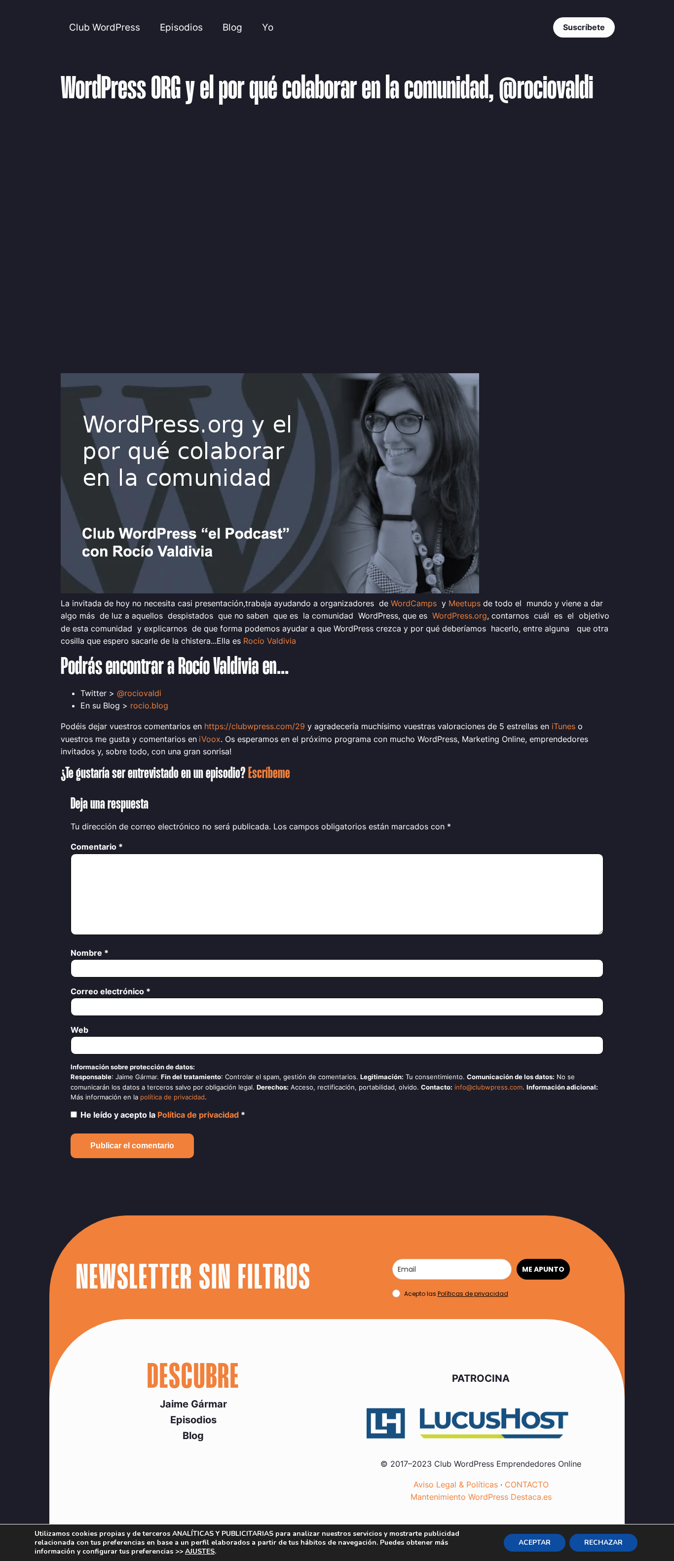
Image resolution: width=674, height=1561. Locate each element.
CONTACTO (527, 1484)
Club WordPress (104, 27)
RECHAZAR (603, 1542)
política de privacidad (172, 1097)
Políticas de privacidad (473, 1293)
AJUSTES (200, 1551)
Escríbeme (269, 773)
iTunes (563, 726)
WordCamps (415, 603)
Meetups (465, 603)
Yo (267, 27)
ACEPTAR (535, 1542)
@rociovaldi (139, 693)
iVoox (210, 739)
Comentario (97, 847)
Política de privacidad (199, 1115)
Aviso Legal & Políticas (455, 1484)
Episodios (181, 27)
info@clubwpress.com (488, 1087)
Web (79, 1030)
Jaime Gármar (193, 1404)
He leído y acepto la (162, 1115)
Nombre (90, 953)
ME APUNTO (543, 1269)
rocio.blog (149, 705)
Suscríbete (584, 27)
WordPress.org (459, 616)
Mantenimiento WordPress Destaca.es (481, 1497)
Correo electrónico (110, 991)
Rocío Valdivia (269, 641)
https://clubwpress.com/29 (254, 726)
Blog (232, 27)
